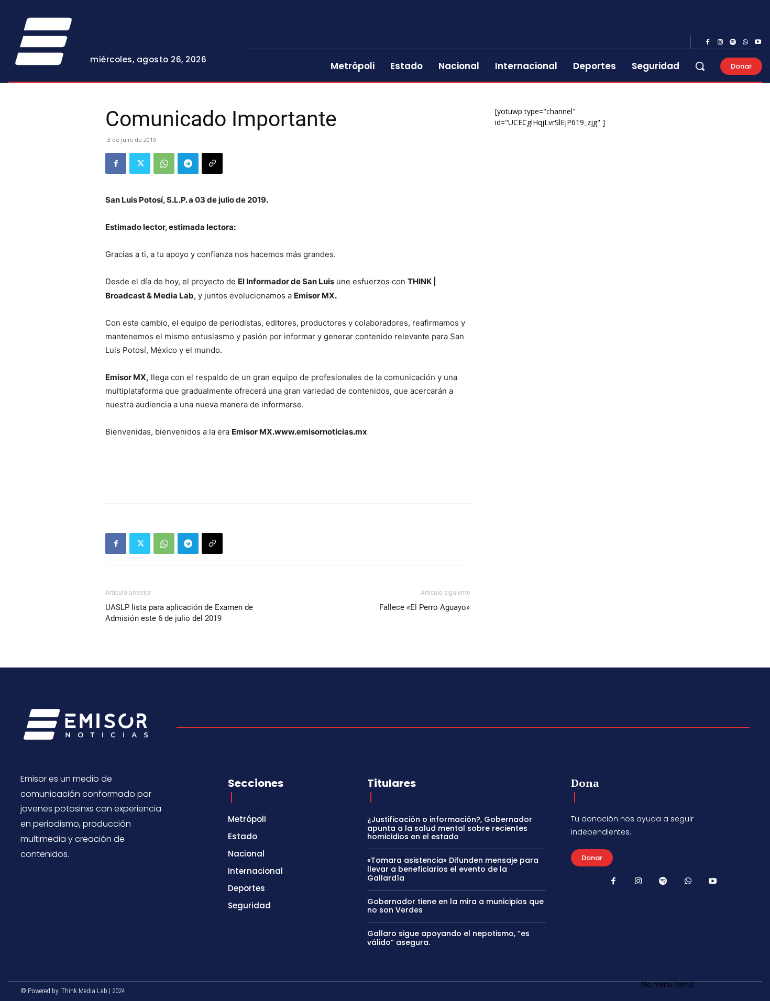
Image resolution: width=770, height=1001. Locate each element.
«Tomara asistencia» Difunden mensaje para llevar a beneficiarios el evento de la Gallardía (452, 869)
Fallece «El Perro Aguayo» (424, 607)
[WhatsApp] (745, 42)
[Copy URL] (212, 163)
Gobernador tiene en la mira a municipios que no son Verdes (455, 906)
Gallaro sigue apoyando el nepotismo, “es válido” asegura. (448, 938)
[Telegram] (188, 163)
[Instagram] (720, 42)
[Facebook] (707, 42)
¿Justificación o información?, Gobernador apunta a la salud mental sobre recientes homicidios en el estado (449, 828)
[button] (699, 66)
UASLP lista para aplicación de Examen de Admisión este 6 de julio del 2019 (179, 613)
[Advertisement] (287, 468)
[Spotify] (733, 42)
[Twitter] (139, 163)
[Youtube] (758, 42)
